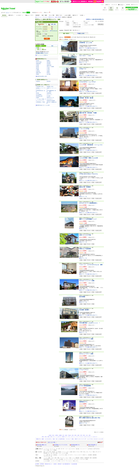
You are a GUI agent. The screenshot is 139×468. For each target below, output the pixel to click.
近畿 (78, 435)
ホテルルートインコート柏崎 (86, 280)
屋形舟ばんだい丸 (50, 97)
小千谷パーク (82, 68)
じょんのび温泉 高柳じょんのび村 (88, 158)
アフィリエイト (69, 460)
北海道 (50, 435)
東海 (75, 435)
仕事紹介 (82, 457)
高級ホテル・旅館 (40, 439)
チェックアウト (39, 28)
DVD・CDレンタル (84, 451)
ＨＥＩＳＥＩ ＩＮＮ (85, 55)
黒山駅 (37, 68)
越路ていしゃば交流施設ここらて (88, 219)
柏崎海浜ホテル (83, 401)
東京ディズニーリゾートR (80, 439)
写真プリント (53, 459)
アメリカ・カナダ (82, 436)
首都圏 (60, 435)
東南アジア (64, 436)
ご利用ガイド (107, 4)
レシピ (73, 457)
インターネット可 (77, 24)
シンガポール (58, 436)
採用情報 (42, 464)
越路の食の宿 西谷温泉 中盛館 (88, 112)
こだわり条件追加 (100, 21)
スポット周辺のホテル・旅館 (51, 17)
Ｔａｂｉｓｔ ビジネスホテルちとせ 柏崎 (90, 264)
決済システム (75, 460)
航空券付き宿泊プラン (93, 48)
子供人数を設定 (54, 30)
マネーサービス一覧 (48, 456)
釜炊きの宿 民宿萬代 (85, 187)
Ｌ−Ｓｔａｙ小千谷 (84, 128)
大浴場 (86, 22)
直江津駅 (48, 74)
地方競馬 (45, 453)
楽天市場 (128, 4)
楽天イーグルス (76, 451)
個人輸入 (78, 448)
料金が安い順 (79, 37)
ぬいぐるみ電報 (59, 459)
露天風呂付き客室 (77, 26)
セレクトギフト (72, 448)
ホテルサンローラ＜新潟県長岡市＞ (88, 203)
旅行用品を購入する (75, 444)
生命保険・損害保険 (92, 454)
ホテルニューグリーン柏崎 (86, 353)
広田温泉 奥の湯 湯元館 (86, 98)
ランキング (68, 439)
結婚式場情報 (46, 459)
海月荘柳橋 (82, 296)
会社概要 (37, 464)
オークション (53, 448)
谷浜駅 (37, 65)
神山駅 (37, 66)
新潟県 (59, 17)
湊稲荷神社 (49, 93)
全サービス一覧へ (52, 442)
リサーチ (63, 460)
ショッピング (46, 448)
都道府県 (67, 30)
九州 (87, 435)
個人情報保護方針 (66, 464)
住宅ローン (85, 454)
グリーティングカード (68, 459)
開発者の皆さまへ (48, 464)
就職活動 (77, 457)
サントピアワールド (40, 100)
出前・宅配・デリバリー (59, 457)
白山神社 (48, 96)
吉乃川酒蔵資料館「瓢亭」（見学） (51, 91)
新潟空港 (48, 81)
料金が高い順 (86, 37)
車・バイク (65, 448)
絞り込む (101, 24)
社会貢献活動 (74, 464)
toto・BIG (53, 453)
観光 (73, 439)
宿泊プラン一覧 (83, 48)
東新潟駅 (48, 62)
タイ (54, 436)
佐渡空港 (38, 81)
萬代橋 (37, 93)
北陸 (72, 435)
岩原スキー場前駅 (50, 66)
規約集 (55, 464)
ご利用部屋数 (38, 34)
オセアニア (95, 436)
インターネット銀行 (63, 454)
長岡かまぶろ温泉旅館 (85, 248)
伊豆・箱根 (65, 435)
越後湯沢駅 (38, 63)
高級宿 (68, 24)
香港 (48, 436)
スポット (78, 30)
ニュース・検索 (47, 457)
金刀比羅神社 (38, 94)
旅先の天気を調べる (92, 444)
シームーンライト (84, 369)
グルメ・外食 (68, 457)
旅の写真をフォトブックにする (60, 444)
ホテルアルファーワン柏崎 (86, 338)
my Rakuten (90, 448)
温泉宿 (68, 22)
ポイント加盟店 (53, 450)
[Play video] (69, 239)
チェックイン (38, 26)
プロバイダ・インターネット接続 (81, 459)
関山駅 (48, 72)
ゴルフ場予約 (58, 451)
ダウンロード (98, 451)
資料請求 (59, 464)
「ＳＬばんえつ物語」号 (41, 99)
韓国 (43, 436)
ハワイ (77, 436)
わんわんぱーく (50, 99)
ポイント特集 (46, 450)
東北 (53, 435)
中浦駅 (37, 69)
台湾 (51, 436)
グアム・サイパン (71, 436)
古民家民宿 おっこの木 (85, 42)
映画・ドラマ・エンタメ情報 (62, 453)
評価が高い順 (92, 37)
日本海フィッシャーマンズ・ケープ (41, 89)
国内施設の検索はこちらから (42, 53)
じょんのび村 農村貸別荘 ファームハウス (90, 144)
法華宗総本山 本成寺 (40, 102)
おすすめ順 (73, 37)
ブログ (52, 457)
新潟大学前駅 (38, 62)
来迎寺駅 (48, 63)
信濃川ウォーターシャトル (52, 89)
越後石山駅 (38, 72)
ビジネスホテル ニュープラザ (87, 82)
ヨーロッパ (89, 436)
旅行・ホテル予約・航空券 (49, 451)
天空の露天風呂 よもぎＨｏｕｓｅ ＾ (89, 322)
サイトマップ (114, 4)
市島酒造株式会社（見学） (40, 91)
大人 (43, 31)
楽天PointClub (96, 448)
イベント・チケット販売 (67, 451)
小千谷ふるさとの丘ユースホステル (88, 174)
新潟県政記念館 (39, 96)
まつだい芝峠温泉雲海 (85, 385)
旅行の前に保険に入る (41, 444)
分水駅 (48, 69)
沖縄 (89, 435)
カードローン (71, 454)
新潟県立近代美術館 (51, 100)
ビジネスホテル (48, 439)
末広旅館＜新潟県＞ (84, 309)
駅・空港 (72, 30)
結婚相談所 (86, 457)
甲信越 (69, 435)
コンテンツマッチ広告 (55, 460)
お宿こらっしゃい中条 (85, 235)
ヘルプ (102, 4)
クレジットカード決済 (89, 24)
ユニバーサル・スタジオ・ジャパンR (95, 439)
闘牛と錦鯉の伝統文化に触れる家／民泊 (89, 417)
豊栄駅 (37, 74)
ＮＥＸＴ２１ (49, 94)
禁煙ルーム (76, 22)
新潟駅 (37, 60)
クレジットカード (78, 454)
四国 (84, 435)
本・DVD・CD (59, 448)
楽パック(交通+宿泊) (60, 439)
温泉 (54, 439)
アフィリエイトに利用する (42, 55)
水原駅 (48, 68)
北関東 (56, 435)
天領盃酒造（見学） (40, 86)
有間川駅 (38, 71)
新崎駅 (48, 60)
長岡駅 (48, 71)
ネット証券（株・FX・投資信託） (51, 454)
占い (49, 453)
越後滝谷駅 (49, 65)
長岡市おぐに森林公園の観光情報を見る (95, 19)
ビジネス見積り (47, 460)
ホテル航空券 (42, 49)
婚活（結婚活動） (93, 457)
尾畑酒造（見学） (50, 86)
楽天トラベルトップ (39, 17)
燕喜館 (37, 97)
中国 (81, 435)
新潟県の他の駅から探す (42, 76)
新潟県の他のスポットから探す (43, 105)
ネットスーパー (83, 448)
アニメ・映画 (92, 451)
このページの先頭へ (99, 432)
